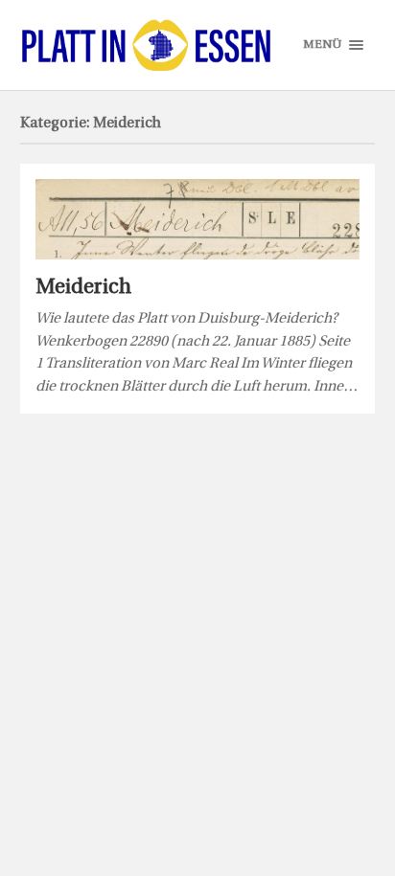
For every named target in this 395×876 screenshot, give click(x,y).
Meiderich (83, 288)
